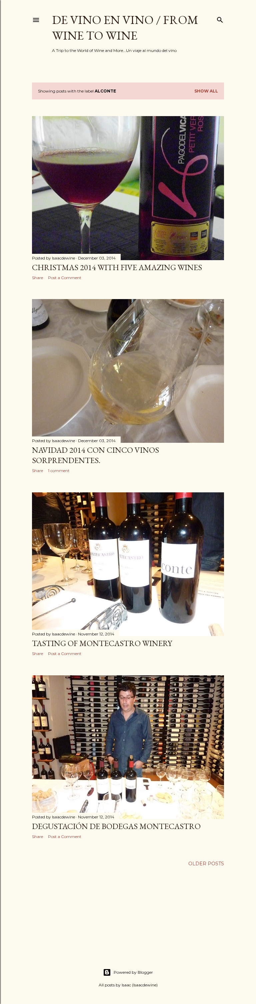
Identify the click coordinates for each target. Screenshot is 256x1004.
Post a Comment (64, 277)
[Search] (220, 18)
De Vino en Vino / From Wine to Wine (125, 27)
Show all (206, 90)
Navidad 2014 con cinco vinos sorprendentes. (95, 455)
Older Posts (206, 864)
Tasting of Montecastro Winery (102, 643)
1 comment (59, 470)
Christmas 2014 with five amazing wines (117, 267)
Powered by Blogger (133, 972)
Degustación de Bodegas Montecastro (116, 826)
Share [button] (37, 277)
